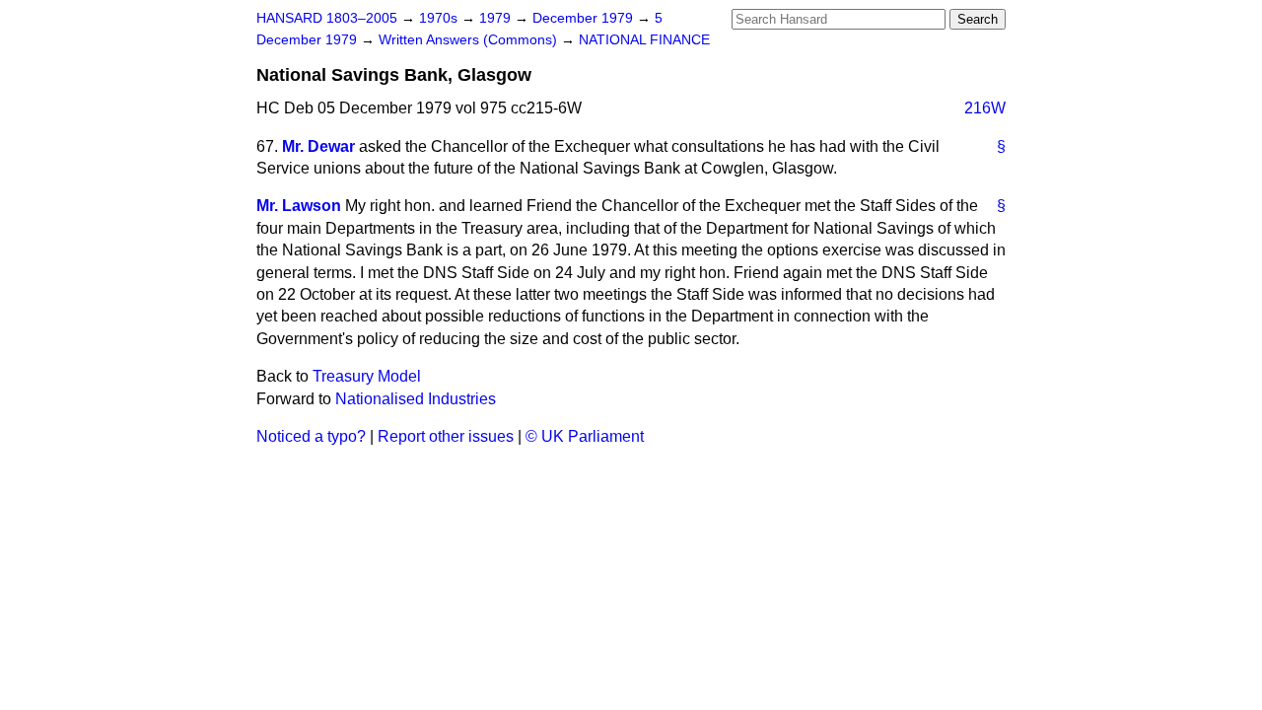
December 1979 (584, 18)
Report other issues (446, 436)
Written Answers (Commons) (470, 40)
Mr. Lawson (298, 205)
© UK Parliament (585, 436)
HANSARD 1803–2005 (326, 18)
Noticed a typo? (311, 436)
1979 (497, 18)
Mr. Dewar (318, 146)
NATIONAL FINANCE (644, 40)
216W (985, 108)
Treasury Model (367, 376)
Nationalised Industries (415, 398)
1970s (440, 18)
